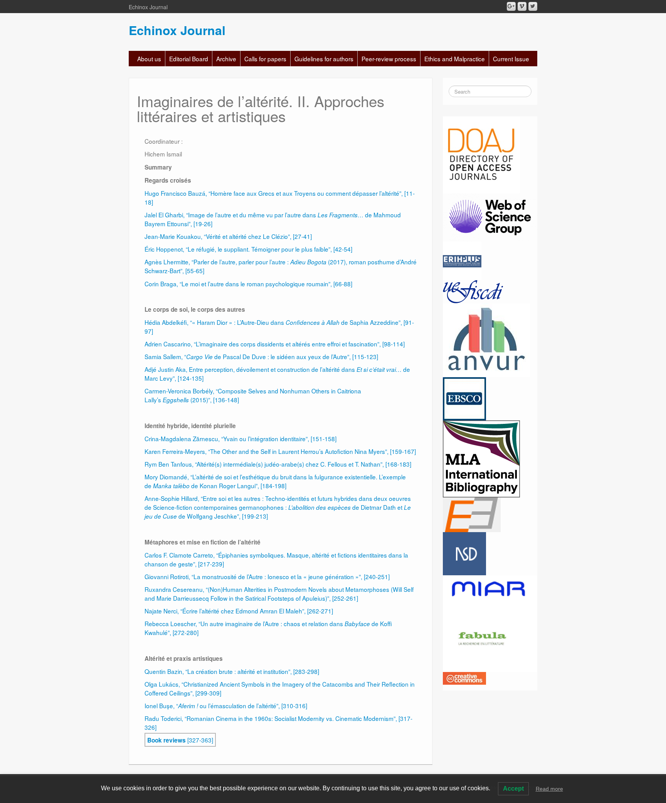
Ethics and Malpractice (454, 58)
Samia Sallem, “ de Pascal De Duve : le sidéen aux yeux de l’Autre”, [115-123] (261, 356)
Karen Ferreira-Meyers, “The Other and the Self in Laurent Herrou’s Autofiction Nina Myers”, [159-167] (280, 451)
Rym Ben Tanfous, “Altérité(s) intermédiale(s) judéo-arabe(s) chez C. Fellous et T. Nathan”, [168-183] (278, 464)
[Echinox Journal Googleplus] (511, 6)
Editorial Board (188, 58)
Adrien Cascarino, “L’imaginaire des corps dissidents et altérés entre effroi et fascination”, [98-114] (275, 343)
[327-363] (180, 740)
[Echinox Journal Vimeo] (522, 6)
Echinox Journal (177, 30)
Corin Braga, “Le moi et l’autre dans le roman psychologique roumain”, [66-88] (248, 283)
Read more (549, 789)
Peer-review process (389, 58)
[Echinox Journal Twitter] (532, 6)
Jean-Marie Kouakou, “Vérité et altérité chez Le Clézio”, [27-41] (228, 236)
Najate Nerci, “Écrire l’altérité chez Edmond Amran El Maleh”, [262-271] (239, 610)
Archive (226, 58)
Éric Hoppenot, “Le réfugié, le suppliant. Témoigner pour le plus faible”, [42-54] (248, 249)
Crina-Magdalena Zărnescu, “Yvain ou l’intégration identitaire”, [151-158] (240, 438)
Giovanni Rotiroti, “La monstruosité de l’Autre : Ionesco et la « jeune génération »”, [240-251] (267, 576)
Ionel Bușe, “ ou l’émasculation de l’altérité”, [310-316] (226, 705)
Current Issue (511, 58)
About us (149, 58)
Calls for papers (265, 58)
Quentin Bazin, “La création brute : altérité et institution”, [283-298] (232, 671)
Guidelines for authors (323, 58)
